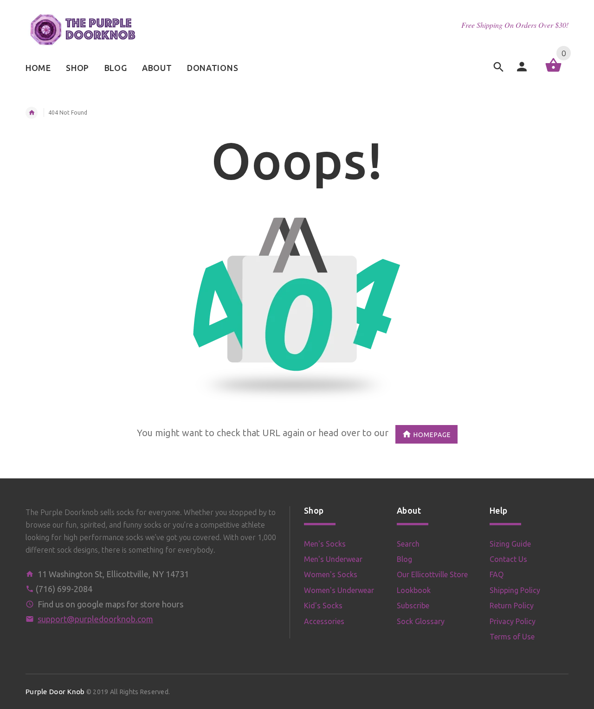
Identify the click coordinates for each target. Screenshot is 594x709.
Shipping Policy (515, 590)
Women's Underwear (339, 590)
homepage (432, 434)
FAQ (497, 574)
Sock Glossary (421, 621)
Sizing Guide (510, 544)
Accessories (324, 621)
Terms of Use (512, 636)
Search (408, 544)
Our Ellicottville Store (432, 574)
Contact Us (508, 559)
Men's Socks (325, 544)
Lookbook (414, 590)
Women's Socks (330, 574)
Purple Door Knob (55, 692)
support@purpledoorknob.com (95, 619)
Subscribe (413, 605)
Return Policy (512, 605)
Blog (404, 559)
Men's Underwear (333, 559)
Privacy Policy (513, 621)
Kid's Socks (323, 605)
